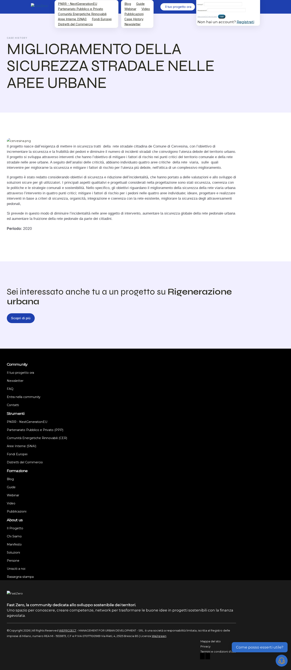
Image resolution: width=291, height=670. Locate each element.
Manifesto (14, 544)
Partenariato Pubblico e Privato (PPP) (35, 430)
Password (202, 10)
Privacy (205, 646)
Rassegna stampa (20, 577)
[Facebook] (202, 656)
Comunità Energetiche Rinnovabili (82, 14)
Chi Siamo (14, 536)
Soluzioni (13, 552)
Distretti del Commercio (75, 24)
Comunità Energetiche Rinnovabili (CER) (37, 438)
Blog (127, 4)
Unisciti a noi (16, 569)
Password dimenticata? (207, 16)
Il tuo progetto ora (20, 373)
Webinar (130, 9)
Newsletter (132, 24)
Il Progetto (15, 528)
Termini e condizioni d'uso (218, 651)
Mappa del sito (210, 641)
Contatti (13, 405)
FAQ (10, 389)
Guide (140, 4)
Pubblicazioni (134, 14)
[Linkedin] (207, 656)
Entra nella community (23, 397)
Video (145, 9)
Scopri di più (20, 318)
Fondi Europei (102, 19)
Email (200, 4)
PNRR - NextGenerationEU (77, 4)
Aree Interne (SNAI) (72, 19)
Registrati (245, 22)
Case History (133, 19)
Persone (13, 561)
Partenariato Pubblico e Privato (80, 9)
